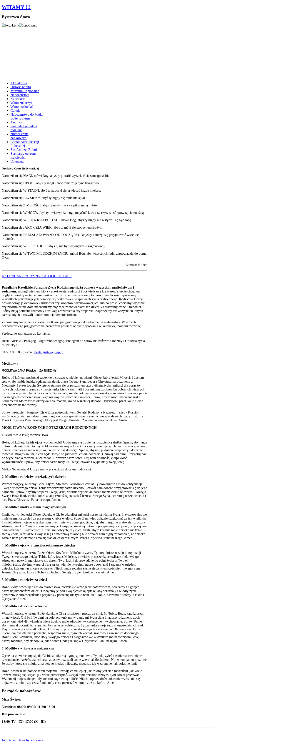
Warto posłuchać (21, 106)
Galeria (15, 110)
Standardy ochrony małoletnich (23, 155)
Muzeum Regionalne (24, 91)
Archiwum (17, 122)
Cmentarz (17, 161)
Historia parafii (20, 87)
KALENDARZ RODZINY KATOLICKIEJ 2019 (37, 276)
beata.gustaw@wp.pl (48, 352)
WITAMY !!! (16, 7)
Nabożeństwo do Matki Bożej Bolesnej (26, 116)
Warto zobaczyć (21, 103)
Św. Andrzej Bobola (24, 149)
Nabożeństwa (19, 95)
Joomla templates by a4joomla (22, 740)
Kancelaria (17, 99)
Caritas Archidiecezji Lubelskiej (24, 144)
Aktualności (18, 83)
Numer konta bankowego (19, 136)
